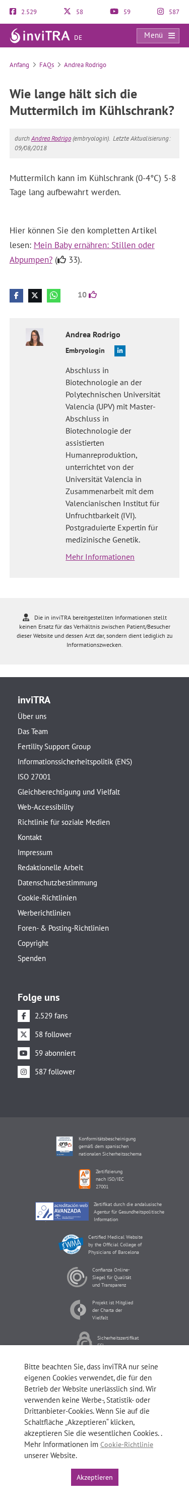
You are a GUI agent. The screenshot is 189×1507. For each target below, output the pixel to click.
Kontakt (30, 837)
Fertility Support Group (54, 746)
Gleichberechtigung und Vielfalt (69, 792)
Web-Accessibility (46, 807)
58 (79, 12)
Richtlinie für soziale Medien (64, 822)
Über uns (32, 716)
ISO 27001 (34, 776)
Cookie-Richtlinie (126, 1444)
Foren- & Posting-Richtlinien (63, 928)
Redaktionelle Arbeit (50, 867)
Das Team (33, 731)
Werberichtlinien (44, 913)
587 (173, 12)
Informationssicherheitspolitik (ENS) (75, 761)
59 (126, 12)
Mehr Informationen (100, 557)
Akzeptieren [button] (95, 1477)
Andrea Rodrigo (85, 65)
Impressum (35, 852)
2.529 (28, 12)
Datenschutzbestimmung (57, 882)
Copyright (33, 943)
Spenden (32, 958)
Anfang (19, 65)
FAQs (46, 65)
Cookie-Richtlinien (47, 897)
